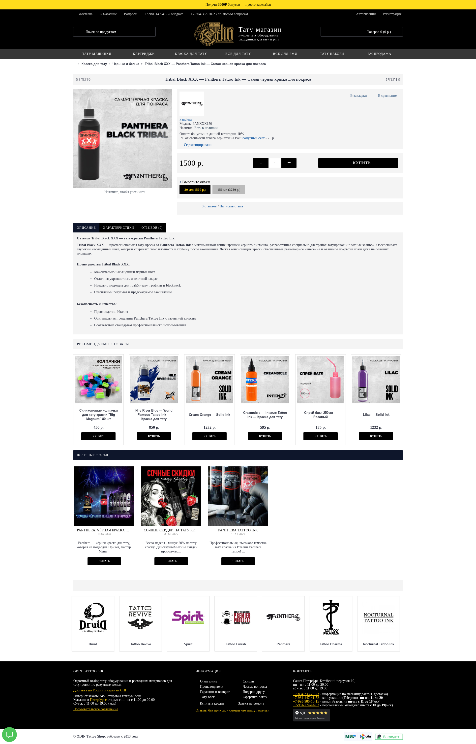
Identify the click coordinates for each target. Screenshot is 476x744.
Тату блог (207, 697)
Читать (104, 560)
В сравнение (387, 95)
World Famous (94, 644)
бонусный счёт (253, 138)
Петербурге (98, 700)
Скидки (248, 681)
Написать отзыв (231, 206)
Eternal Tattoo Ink (189, 644)
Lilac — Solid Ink (376, 415)
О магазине (208, 681)
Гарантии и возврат (215, 692)
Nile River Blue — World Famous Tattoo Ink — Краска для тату (154, 415)
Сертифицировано (197, 145)
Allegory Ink (285, 644)
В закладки (358, 95)
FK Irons (237, 644)
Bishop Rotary (332, 644)
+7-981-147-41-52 (306, 698)
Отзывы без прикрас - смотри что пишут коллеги (232, 710)
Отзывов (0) (152, 227)
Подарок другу (254, 692)
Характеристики (118, 227)
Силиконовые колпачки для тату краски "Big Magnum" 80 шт (98, 415)
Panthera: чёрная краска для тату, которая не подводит (104, 530)
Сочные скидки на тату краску (171, 530)
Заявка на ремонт (251, 703)
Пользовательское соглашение (95, 709)
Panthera (185, 119)
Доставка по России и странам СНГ (100, 690)
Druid (380, 644)
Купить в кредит (212, 703)
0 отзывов (209, 206)
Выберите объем (196, 182)
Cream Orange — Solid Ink (209, 415)
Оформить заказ (255, 697)
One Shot (142, 644)
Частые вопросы (255, 686)
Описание (86, 227)
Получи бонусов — (238, 4)
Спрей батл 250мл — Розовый (320, 415)
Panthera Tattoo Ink (238, 530)
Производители (211, 686)
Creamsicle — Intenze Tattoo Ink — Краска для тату (265, 415)
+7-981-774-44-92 (306, 705)
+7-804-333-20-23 (306, 694)
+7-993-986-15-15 (306, 701)
